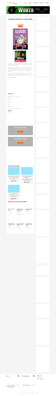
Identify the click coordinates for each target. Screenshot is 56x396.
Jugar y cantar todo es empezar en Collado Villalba (29, 224)
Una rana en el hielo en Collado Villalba (29, 209)
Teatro (11, 111)
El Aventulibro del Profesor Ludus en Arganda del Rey (26, 385)
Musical (9, 111)
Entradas (20, 26)
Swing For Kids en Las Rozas (11, 209)
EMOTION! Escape (14, 194)
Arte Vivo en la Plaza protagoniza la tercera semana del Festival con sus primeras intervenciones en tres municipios (11, 386)
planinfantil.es (12, 3)
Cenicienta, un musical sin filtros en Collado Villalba (20, 224)
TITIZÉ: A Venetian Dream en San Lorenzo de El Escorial (20, 210)
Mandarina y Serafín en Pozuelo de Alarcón (11, 224)
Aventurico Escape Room (13, 176)
